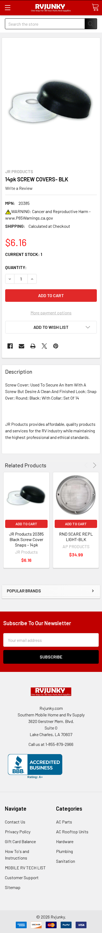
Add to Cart (26, 524)
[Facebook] (10, 346)
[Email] (21, 346)
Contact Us (15, 821)
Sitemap (12, 887)
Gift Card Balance (20, 841)
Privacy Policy (17, 831)
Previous (87, 465)
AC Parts (64, 821)
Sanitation (65, 861)
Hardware (64, 841)
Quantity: (16, 267)
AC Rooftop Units (72, 831)
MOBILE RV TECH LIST (25, 867)
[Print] (33, 346)
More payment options (51, 312)
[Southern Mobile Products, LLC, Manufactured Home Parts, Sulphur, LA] (35, 766)
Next (93, 465)
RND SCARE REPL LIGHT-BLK (76, 536)
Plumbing (64, 851)
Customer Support (22, 877)
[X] (44, 346)
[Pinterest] (56, 346)
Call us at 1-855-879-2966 (51, 744)
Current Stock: (23, 254)
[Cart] (95, 7)
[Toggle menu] (7, 7)
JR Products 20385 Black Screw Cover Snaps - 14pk (26, 539)
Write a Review (19, 188)
